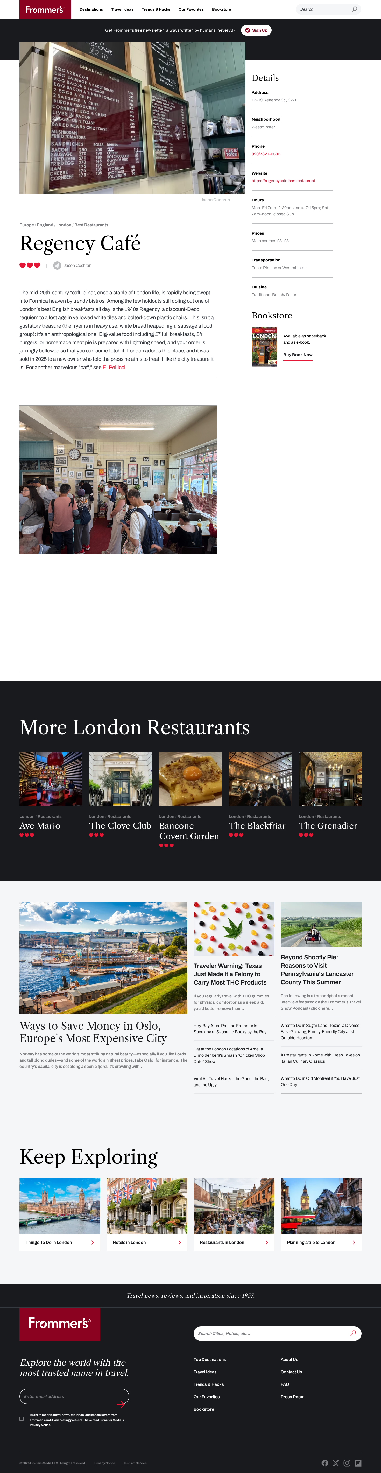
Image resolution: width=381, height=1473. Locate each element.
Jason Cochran (215, 200)
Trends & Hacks (156, 9)
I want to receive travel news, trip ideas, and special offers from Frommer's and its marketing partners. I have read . (77, 1420)
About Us (289, 1359)
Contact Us (291, 1372)
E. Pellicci (114, 367)
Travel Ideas (122, 9)
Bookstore (221, 9)
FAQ (285, 1384)
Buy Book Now (298, 355)
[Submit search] (356, 9)
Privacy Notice (104, 1463)
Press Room (293, 1397)
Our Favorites (191, 9)
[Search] (353, 1333)
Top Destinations (210, 1359)
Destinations (91, 9)
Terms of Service (135, 1463)
